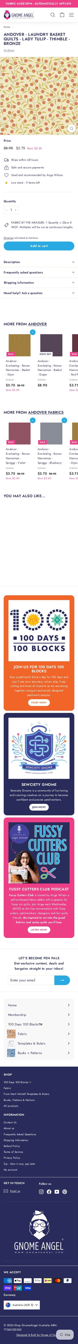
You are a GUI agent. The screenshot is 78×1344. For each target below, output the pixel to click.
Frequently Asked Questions (20, 1134)
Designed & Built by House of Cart (36, 1335)
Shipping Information (16, 1140)
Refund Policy (12, 1146)
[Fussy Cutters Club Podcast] (39, 852)
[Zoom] (72, 129)
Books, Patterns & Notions (19, 1100)
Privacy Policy (12, 1158)
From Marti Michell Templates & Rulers (26, 1094)
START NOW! (39, 702)
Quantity (10, 201)
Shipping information (19, 282)
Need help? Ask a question (23, 293)
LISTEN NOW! (39, 929)
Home (7, 27)
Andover (9, 50)
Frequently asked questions (23, 272)
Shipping (8, 238)
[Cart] (62, 14)
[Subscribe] (62, 980)
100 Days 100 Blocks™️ (18, 1082)
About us (9, 1128)
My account (10, 1170)
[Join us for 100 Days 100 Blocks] (39, 630)
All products (11, 1106)
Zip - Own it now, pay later (19, 1164)
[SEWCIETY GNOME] (39, 748)
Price (7, 140)
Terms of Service (13, 1152)
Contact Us (10, 1122)
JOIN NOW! (39, 807)
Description (12, 262)
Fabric (7, 1088)
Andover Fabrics (45, 412)
